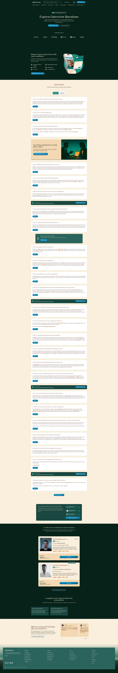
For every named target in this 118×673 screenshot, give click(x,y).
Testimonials (26, 661)
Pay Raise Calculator (73, 655)
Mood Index (94, 655)
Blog (92, 663)
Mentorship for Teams (28, 659)
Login (74, 2)
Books (93, 657)
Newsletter (93, 652)
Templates (93, 661)
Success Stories (49, 652)
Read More (35, 106)
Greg (81, 627)
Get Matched (27, 652)
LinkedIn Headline (72, 659)
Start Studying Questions (53, 25)
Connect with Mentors (65, 25)
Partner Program (49, 659)
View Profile (69, 556)
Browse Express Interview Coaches (59, 589)
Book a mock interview (73, 517)
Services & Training (50, 654)
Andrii (63, 627)
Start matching (44, 240)
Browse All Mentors (28, 654)
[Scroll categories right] (85, 5)
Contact (6, 655)
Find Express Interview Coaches (37, 73)
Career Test (71, 652)
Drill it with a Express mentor (80, 202)
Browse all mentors (81, 2)
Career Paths (94, 659)
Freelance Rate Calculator (73, 657)
